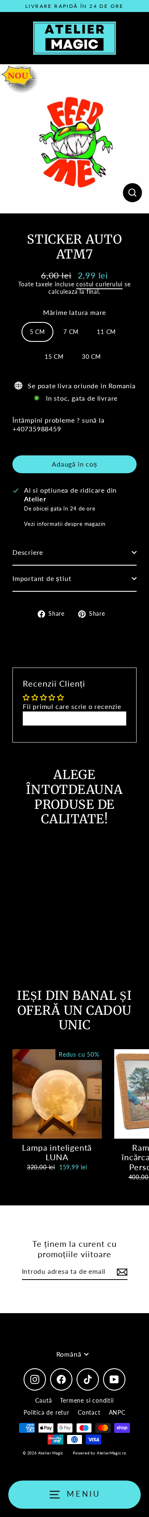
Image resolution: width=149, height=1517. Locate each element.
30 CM (91, 356)
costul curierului (99, 284)
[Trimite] (120, 1272)
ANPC (117, 1412)
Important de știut (42, 578)
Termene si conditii (86, 1400)
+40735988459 (36, 429)
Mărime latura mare (74, 312)
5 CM (37, 331)
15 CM (54, 356)
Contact (89, 1412)
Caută (43, 1400)
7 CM (71, 331)
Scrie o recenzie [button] (74, 718)
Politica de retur (47, 1412)
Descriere (27, 552)
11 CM (106, 331)
